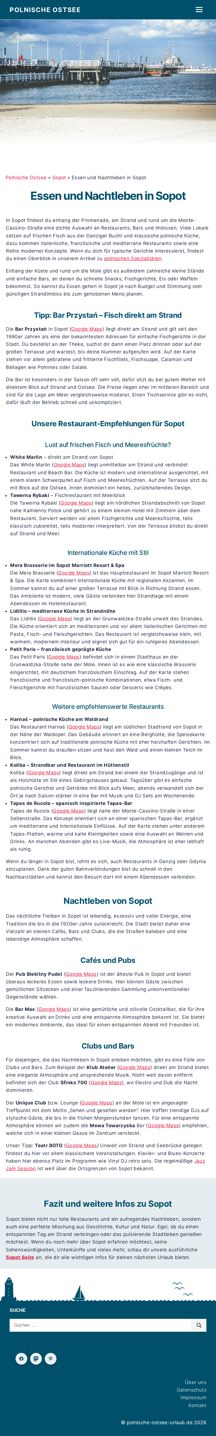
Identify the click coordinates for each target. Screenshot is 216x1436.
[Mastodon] (36, 1359)
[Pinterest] (51, 1359)
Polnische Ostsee (45, 9)
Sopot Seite (20, 1257)
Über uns (195, 1382)
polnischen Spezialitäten (133, 258)
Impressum (193, 1397)
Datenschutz (192, 1390)
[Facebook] (21, 1359)
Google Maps (86, 329)
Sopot (59, 177)
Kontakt (197, 1405)
